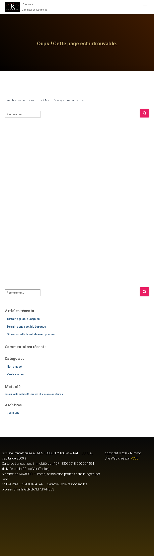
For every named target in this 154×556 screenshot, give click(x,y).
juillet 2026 (14, 413)
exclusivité (24, 394)
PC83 (134, 458)
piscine (52, 394)
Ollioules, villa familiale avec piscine (31, 334)
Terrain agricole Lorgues (23, 318)
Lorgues (34, 394)
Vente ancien (15, 374)
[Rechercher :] (72, 117)
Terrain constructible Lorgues (26, 326)
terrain (59, 394)
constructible (11, 394)
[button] (128, 470)
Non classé (14, 366)
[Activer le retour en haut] (146, 548)
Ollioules (43, 394)
